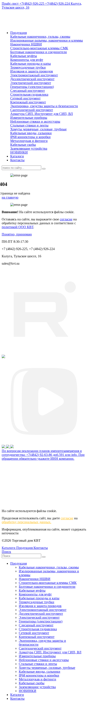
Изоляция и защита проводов (31, 71)
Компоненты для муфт (26, 60)
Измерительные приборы (28, 117)
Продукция (18, 33)
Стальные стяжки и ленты (29, 125)
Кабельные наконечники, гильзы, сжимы (40, 36)
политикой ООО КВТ (17, 227)
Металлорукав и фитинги (29, 141)
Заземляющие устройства (28, 148)
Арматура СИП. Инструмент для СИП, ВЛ (41, 114)
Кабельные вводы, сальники (31, 133)
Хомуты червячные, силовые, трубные (38, 129)
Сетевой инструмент (25, 98)
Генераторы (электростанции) (32, 87)
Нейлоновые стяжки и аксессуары (35, 121)
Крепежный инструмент (28, 102)
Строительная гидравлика (29, 94)
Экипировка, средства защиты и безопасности (44, 106)
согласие (66, 219)
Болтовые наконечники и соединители (38, 52)
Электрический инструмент (30, 83)
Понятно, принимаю (17, 234)
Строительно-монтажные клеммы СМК (39, 48)
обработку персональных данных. (26, 522)
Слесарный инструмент (27, 90)
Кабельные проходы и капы (30, 63)
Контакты (17, 160)
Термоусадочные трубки (28, 67)
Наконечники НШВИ (26, 44)
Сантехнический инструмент (31, 110)
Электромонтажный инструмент (34, 75)
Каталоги (17, 156)
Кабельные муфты (23, 56)
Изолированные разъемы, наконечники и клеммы (46, 40)
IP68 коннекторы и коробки (30, 137)
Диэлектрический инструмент (32, 79)
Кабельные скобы (23, 144)
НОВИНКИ (19, 152)
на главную (10, 197)
